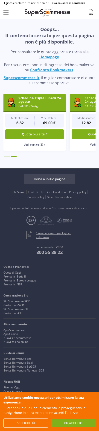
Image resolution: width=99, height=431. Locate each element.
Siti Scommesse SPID (16, 301)
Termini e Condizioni (54, 192)
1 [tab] (7, 156)
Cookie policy (35, 197)
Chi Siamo (18, 192)
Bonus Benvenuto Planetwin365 (23, 370)
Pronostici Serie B (14, 276)
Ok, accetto (73, 423)
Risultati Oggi (11, 387)
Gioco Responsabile (59, 197)
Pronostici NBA (13, 284)
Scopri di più (26, 423)
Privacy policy (77, 192)
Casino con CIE (12, 313)
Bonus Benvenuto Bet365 (19, 367)
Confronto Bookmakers (51, 69)
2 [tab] (14, 156)
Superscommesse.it (21, 77)
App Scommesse (14, 330)
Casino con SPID (13, 305)
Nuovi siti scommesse (17, 338)
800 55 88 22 (49, 252)
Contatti (33, 192)
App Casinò (10, 334)
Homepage (49, 56)
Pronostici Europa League (19, 280)
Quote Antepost (13, 391)
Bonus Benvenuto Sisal (18, 363)
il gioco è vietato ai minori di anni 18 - (44, 3)
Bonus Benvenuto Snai (17, 359)
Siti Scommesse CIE (16, 309)
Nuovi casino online (15, 342)
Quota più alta (33, 134)
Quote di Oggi (12, 273)
